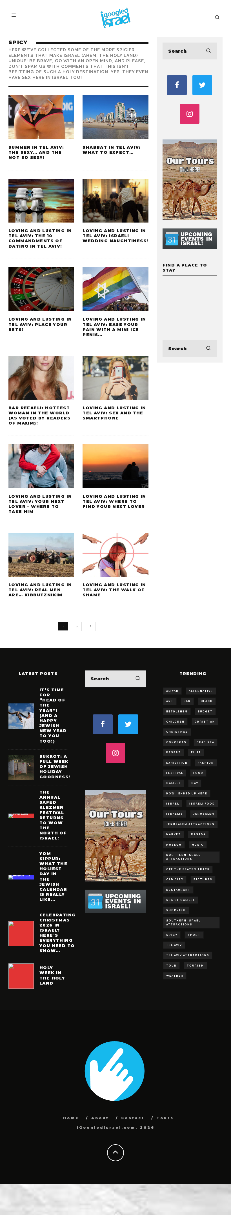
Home (71, 1118)
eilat (196, 752)
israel (172, 803)
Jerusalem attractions (190, 824)
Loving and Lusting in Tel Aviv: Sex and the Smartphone (114, 413)
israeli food (202, 803)
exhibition (177, 762)
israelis (174, 813)
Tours (165, 1118)
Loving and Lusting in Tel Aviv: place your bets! (40, 324)
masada (198, 834)
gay (194, 783)
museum (174, 844)
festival (174, 773)
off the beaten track (188, 869)
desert (173, 752)
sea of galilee (180, 900)
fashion (206, 762)
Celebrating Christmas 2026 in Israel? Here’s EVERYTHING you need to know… (57, 932)
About (100, 1118)
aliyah (172, 691)
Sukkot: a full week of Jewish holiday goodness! (54, 766)
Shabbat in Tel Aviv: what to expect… (112, 150)
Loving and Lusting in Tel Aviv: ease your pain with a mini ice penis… (114, 327)
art (170, 701)
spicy (171, 935)
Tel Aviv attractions (187, 955)
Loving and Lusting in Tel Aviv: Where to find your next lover (114, 501)
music (198, 844)
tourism (195, 965)
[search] (208, 51)
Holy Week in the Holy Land (52, 975)
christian (205, 721)
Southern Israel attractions (183, 922)
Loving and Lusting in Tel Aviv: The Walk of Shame (114, 589)
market (173, 834)
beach (207, 701)
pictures (203, 879)
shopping (176, 910)
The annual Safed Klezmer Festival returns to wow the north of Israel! (53, 815)
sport (194, 935)
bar (187, 701)
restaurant (178, 890)
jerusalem (203, 813)
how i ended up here (186, 793)
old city (174, 879)
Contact (133, 1118)
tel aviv (174, 945)
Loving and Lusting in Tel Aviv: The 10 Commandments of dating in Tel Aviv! (40, 238)
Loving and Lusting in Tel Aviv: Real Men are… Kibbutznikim (40, 589)
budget (205, 711)
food (198, 773)
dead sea (205, 742)
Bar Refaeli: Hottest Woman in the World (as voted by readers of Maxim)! (39, 415)
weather (174, 975)
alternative (201, 691)
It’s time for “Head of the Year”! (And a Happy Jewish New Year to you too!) (52, 715)
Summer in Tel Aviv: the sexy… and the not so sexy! (36, 152)
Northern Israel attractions (183, 857)
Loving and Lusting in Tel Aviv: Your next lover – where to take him (40, 504)
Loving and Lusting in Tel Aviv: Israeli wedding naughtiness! (115, 235)
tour (171, 965)
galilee (173, 783)
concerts (176, 742)
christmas (177, 731)
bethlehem (177, 711)
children (175, 721)
